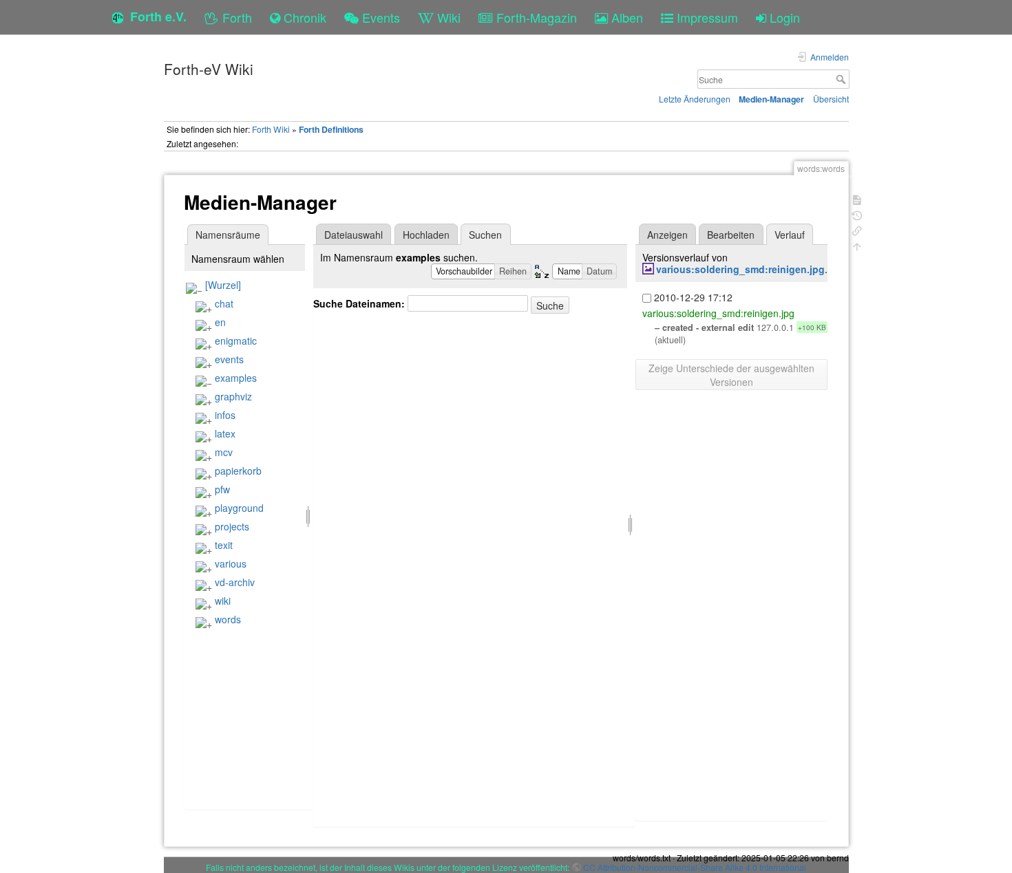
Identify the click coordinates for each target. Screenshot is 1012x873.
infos (225, 415)
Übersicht (831, 99)
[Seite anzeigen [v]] (857, 198)
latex (225, 433)
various (230, 563)
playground (239, 508)
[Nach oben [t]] (857, 245)
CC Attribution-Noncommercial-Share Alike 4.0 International (694, 867)
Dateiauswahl (353, 234)
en (220, 322)
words (228, 619)
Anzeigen (667, 234)
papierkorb (238, 470)
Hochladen (426, 234)
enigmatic (236, 340)
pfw (222, 489)
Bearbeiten (731, 234)
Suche (842, 79)
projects (232, 526)
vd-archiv (235, 582)
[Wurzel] (223, 285)
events (229, 359)
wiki (223, 600)
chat (224, 303)
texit (224, 545)
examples (236, 378)
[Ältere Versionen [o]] (857, 214)
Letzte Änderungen (694, 99)
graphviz (233, 396)
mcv (224, 452)
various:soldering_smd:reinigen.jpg (740, 269)
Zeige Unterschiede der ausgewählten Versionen (731, 375)
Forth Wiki (271, 129)
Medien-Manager (771, 99)
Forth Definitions (331, 129)
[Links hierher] (857, 229)
